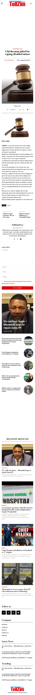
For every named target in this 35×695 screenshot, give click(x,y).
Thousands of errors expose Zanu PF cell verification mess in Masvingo (11, 365)
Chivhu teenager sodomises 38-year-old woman (9, 215)
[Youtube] (20, 238)
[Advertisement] (17, 25)
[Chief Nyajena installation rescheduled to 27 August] (28, 353)
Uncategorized (17, 49)
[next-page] (30, 296)
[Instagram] (9, 613)
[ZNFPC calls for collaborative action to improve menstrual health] (28, 390)
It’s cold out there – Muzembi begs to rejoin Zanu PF (15, 324)
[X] (17, 238)
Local (8, 205)
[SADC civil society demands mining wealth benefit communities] (28, 377)
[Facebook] (14, 238)
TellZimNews (10, 60)
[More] (28, 109)
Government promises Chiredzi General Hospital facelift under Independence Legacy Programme (12, 341)
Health (4, 505)
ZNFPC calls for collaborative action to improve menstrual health (11, 389)
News (3, 548)
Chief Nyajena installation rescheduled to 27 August (10, 353)
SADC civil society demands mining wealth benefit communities (10, 377)
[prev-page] (27, 296)
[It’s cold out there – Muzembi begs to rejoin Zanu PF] (17, 313)
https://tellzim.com (17, 227)
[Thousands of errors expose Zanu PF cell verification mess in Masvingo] (28, 365)
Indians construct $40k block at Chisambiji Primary (25, 215)
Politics (4, 468)
